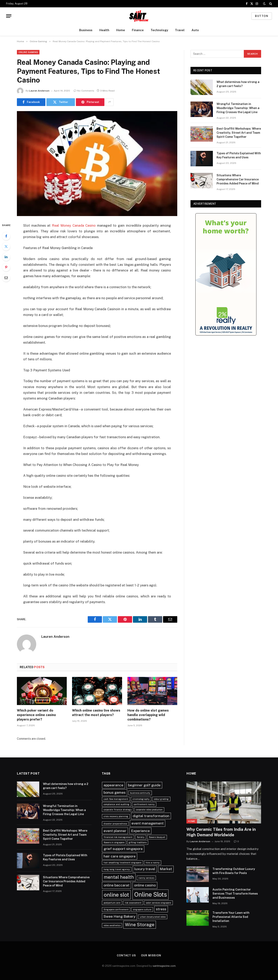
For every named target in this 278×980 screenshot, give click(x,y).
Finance (138, 30)
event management (147, 823)
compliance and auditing (116, 804)
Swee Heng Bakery (119, 916)
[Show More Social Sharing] (109, 102)
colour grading (161, 799)
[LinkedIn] (6, 257)
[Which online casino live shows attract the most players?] (97, 691)
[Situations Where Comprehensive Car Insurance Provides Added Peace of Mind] (201, 180)
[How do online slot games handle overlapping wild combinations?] (152, 691)
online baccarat (116, 885)
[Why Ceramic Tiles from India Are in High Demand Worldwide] (223, 802)
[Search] (270, 3)
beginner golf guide (144, 785)
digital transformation (151, 816)
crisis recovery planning (116, 816)
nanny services (146, 878)
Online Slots (150, 894)
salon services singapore (158, 903)
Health (104, 30)
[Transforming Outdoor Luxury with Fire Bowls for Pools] (197, 874)
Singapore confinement (116, 909)
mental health (119, 877)
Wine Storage (139, 924)
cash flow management (116, 799)
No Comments (85, 90)
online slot (116, 895)
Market (166, 869)
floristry (140, 837)
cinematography (141, 799)
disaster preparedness (115, 823)
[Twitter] (6, 246)
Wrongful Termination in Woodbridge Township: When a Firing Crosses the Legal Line (238, 108)
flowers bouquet (157, 837)
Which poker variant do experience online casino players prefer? (36, 715)
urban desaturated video (153, 917)
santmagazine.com (164, 965)
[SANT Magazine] (139, 16)
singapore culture (142, 909)
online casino (145, 885)
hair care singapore (120, 856)
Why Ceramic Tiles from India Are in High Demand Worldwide (221, 832)
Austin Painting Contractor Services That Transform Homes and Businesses (235, 893)
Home (120, 30)
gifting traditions (138, 842)
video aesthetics (112, 925)
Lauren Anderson (39, 90)
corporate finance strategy (118, 809)
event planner (115, 831)
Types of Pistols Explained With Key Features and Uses (239, 155)
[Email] (6, 278)
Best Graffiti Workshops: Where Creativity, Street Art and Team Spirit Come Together (239, 132)
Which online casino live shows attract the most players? (96, 713)
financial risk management (118, 837)
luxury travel (144, 869)
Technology (159, 30)
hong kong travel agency (117, 869)
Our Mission (151, 955)
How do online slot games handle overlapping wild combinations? (148, 715)
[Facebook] (6, 236)
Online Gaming (28, 52)
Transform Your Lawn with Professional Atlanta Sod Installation (231, 917)
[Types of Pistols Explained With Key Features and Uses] (201, 158)
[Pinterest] (6, 267)
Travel (180, 30)
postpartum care (112, 903)
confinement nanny (144, 804)
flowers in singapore (114, 842)
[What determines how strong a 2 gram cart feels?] (201, 87)
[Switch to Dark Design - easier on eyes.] (264, 3)
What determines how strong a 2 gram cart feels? (238, 84)
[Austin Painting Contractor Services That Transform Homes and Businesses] (197, 895)
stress (161, 909)
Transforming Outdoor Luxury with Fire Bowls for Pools (233, 871)
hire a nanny (153, 862)
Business (85, 30)
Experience (140, 831)
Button (261, 16)
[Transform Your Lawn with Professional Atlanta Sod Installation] (197, 918)
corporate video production (149, 809)
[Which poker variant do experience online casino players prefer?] (42, 691)
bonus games (115, 792)
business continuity (140, 793)
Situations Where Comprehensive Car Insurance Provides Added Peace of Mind (238, 179)
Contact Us (126, 955)
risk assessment (133, 903)
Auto (195, 30)
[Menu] (8, 16)
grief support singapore (123, 848)
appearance (113, 785)
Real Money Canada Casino (74, 225)
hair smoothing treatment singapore (122, 862)
